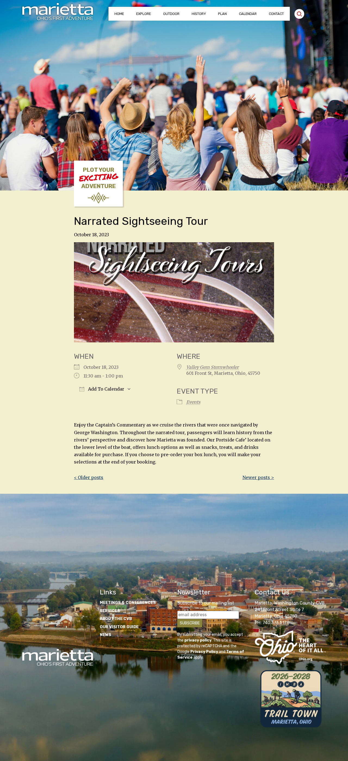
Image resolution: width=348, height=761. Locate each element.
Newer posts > (258, 477)
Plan (222, 14)
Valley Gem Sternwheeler (212, 367)
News (105, 635)
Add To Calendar (105, 389)
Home (119, 14)
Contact (276, 14)
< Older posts (88, 477)
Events (193, 402)
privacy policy (198, 640)
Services (110, 611)
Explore (143, 14)
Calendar (248, 14)
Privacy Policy (204, 651)
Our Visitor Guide (119, 627)
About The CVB (116, 618)
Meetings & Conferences (128, 602)
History (199, 14)
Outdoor (171, 14)
